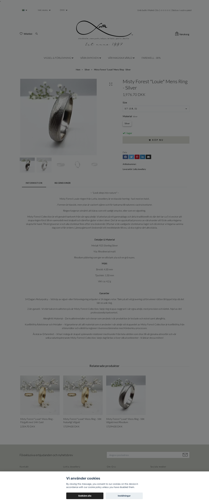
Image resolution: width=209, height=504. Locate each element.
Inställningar (124, 496)
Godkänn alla (84, 496)
